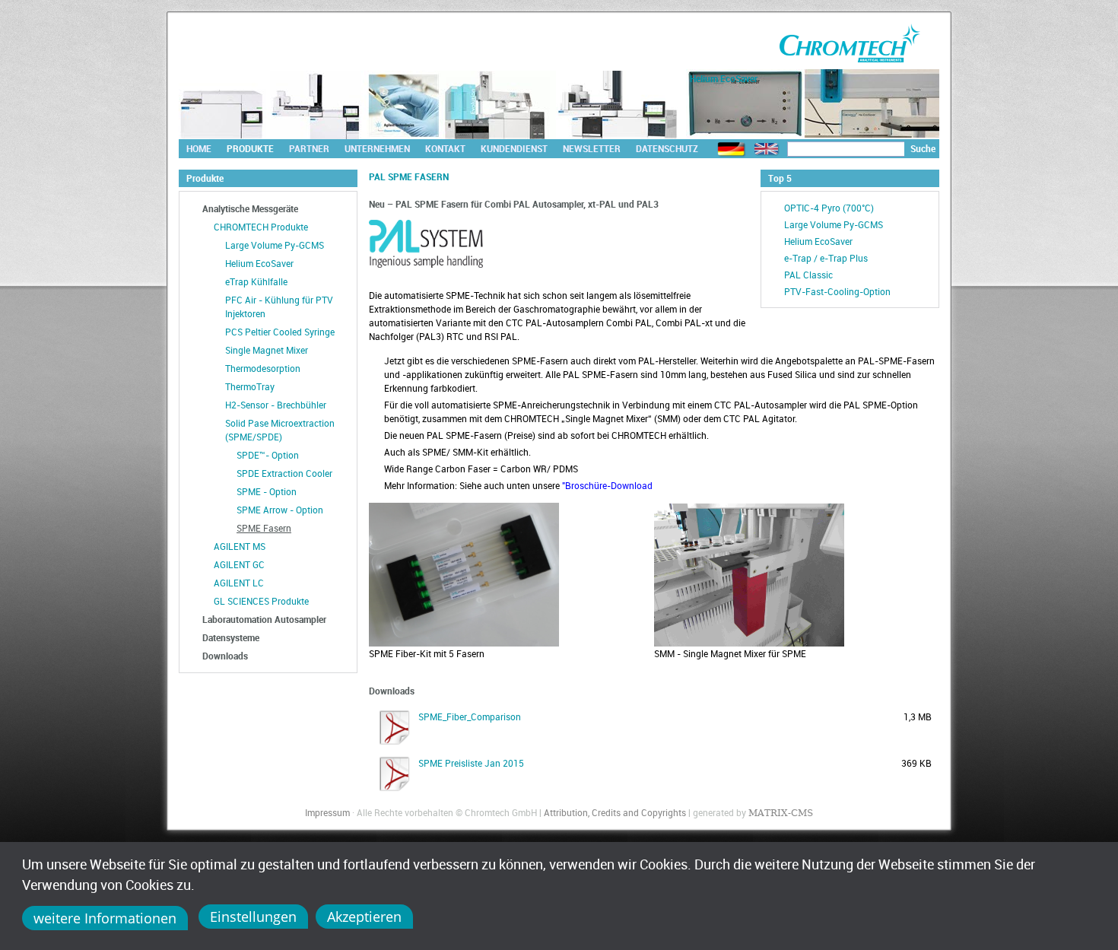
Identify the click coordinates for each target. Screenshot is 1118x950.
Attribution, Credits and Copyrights (615, 812)
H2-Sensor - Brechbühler (275, 405)
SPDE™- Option (268, 455)
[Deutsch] (731, 149)
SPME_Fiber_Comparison (469, 716)
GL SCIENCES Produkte (261, 601)
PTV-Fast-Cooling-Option (837, 291)
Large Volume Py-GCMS (274, 245)
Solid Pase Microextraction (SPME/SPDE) (280, 430)
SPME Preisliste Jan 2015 (471, 763)
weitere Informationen (104, 918)
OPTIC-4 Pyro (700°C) (829, 208)
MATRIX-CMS (780, 813)
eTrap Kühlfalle (256, 281)
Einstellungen (253, 916)
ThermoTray (250, 386)
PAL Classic (808, 274)
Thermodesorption (262, 368)
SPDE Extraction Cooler (284, 473)
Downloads (225, 656)
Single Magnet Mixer (266, 350)
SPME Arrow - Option (280, 510)
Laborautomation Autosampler (264, 619)
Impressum (327, 812)
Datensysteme (230, 637)
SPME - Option (267, 491)
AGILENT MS (239, 546)
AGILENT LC (239, 583)
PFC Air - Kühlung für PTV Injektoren (279, 306)
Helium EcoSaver (259, 263)
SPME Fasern (264, 528)
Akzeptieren (364, 916)
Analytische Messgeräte (250, 208)
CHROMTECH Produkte (261, 227)
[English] (766, 149)
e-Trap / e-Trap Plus (826, 258)
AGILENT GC (239, 564)
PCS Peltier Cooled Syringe (280, 332)
